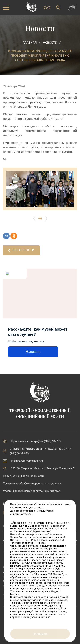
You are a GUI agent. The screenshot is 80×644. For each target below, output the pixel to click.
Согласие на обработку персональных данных (32, 483)
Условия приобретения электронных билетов (31, 490)
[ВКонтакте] (6, 236)
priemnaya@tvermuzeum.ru (27, 460)
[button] (40, 218)
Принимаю (40, 633)
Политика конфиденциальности (23, 475)
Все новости (23, 250)
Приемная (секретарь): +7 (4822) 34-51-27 (36, 441)
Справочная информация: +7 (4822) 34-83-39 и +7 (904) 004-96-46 (40, 451)
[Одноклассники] (13, 236)
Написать (33, 351)
